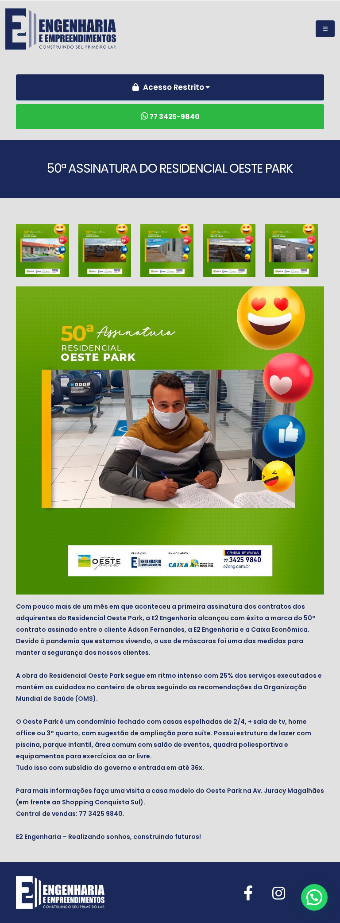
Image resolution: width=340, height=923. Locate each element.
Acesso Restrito (172, 87)
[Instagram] (278, 893)
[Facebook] (248, 893)
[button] (314, 897)
